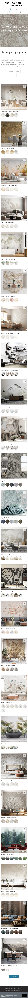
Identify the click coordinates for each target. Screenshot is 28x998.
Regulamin (7, 988)
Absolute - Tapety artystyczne (8, 407)
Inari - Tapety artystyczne (7, 222)
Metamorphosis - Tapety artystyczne (10, 333)
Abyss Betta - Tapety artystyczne (9, 481)
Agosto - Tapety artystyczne (8, 665)
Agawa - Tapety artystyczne (8, 629)
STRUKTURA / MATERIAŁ (10, 74)
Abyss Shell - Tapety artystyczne (9, 518)
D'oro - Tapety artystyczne (7, 148)
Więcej (14, 976)
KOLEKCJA (11, 71)
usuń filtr (21, 74)
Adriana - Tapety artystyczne (8, 592)
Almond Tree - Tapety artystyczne (9, 928)
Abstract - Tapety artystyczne (8, 444)
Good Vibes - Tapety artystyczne (9, 185)
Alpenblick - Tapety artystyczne (9, 965)
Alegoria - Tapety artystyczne (8, 817)
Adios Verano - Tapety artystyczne (9, 555)
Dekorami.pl (12, 38)
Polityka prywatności (4, 994)
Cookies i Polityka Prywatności (13, 990)
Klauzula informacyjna (16, 988)
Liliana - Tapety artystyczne (8, 259)
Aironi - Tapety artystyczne (8, 702)
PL (11, 12)
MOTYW (17, 71)
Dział (17, 38)
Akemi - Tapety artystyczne (8, 744)
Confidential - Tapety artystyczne (9, 111)
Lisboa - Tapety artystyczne (8, 296)
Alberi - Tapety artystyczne (8, 781)
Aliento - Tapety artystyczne (8, 854)
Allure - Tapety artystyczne (8, 891)
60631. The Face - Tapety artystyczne (10, 370)
